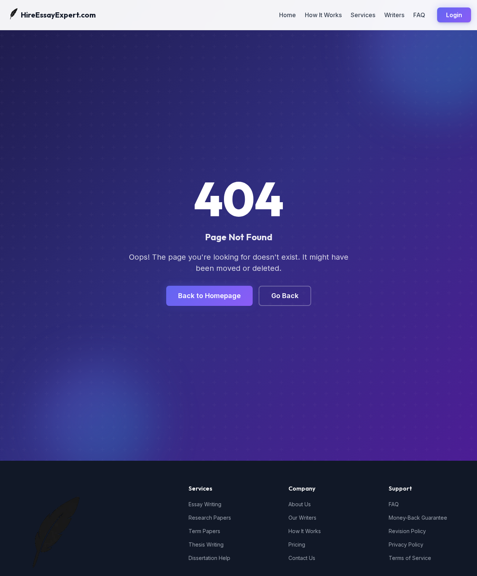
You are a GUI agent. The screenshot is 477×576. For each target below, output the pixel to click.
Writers (394, 15)
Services (363, 15)
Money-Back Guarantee (418, 517)
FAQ (419, 15)
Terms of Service (410, 558)
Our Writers (302, 517)
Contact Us (301, 558)
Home (287, 15)
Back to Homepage (209, 296)
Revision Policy (407, 531)
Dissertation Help (209, 558)
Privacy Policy (406, 544)
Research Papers (210, 517)
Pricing (296, 544)
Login (454, 15)
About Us (299, 504)
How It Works (323, 15)
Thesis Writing (206, 544)
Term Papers (204, 531)
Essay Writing (205, 504)
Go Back (284, 296)
